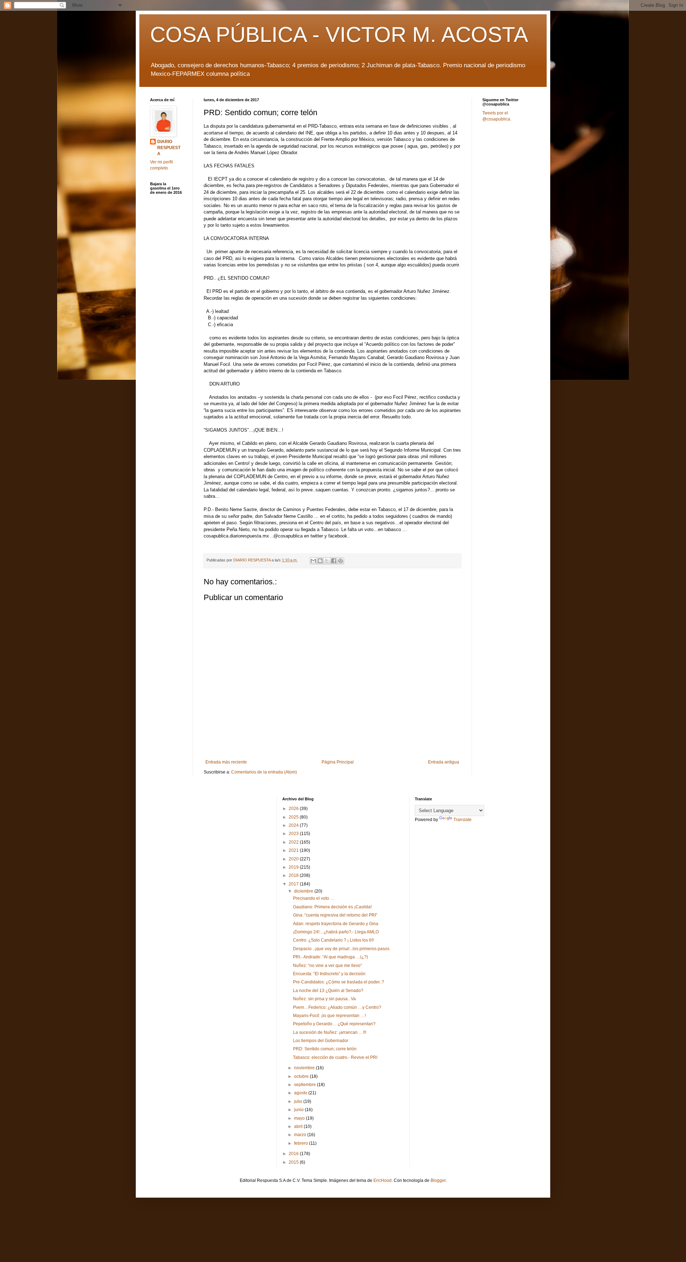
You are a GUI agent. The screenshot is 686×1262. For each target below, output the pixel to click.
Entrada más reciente (226, 762)
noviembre (305, 1067)
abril (299, 1126)
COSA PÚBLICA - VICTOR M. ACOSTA (339, 34)
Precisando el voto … (313, 898)
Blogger (438, 1180)
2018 (294, 875)
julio (298, 1101)
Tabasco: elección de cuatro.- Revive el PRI (335, 1057)
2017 (294, 884)
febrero (301, 1143)
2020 (294, 858)
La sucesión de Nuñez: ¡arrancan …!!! (329, 1032)
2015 (294, 1162)
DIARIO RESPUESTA (168, 147)
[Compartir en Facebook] (333, 560)
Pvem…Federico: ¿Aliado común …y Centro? (337, 1007)
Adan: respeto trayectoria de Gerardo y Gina (335, 923)
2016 (294, 1153)
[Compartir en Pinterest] (340, 560)
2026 (294, 808)
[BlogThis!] (320, 560)
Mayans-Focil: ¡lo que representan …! (329, 1015)
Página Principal (338, 762)
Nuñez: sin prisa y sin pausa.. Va (324, 998)
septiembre (305, 1084)
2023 (294, 833)
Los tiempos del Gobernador (320, 1040)
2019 (294, 867)
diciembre (304, 891)
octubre (302, 1076)
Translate (462, 819)
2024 (294, 825)
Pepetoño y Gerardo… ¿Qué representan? (334, 1023)
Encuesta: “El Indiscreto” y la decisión (329, 973)
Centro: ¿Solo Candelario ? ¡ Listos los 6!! (333, 940)
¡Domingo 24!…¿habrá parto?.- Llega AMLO (336, 931)
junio (299, 1109)
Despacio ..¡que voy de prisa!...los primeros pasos (341, 948)
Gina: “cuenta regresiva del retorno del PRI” (335, 915)
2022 (294, 842)
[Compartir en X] (326, 560)
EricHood (382, 1180)
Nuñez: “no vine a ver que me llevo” (327, 965)
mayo (300, 1118)
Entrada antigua (443, 762)
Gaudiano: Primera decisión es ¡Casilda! (332, 906)
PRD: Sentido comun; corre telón (325, 1048)
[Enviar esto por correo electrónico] (313, 560)
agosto (301, 1092)
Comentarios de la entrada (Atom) (264, 772)
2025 (294, 817)
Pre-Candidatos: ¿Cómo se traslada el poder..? (338, 981)
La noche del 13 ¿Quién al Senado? (328, 990)
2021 (294, 850)
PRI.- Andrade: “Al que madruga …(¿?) (330, 956)
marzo (300, 1134)
